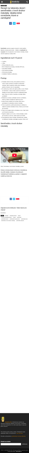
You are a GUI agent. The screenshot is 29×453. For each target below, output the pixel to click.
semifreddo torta (24, 218)
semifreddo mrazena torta (15, 218)
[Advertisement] (14, 37)
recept (14, 217)
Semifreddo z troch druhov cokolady (8, 220)
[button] (27, 2)
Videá (5, 5)
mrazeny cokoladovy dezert (6, 217)
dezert (19, 215)
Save (19, 23)
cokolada (6, 215)
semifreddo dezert (4, 218)
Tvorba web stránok (11, 451)
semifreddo (19, 217)
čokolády (22, 51)
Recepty (2, 5)
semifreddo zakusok (20, 220)
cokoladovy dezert (13, 215)
